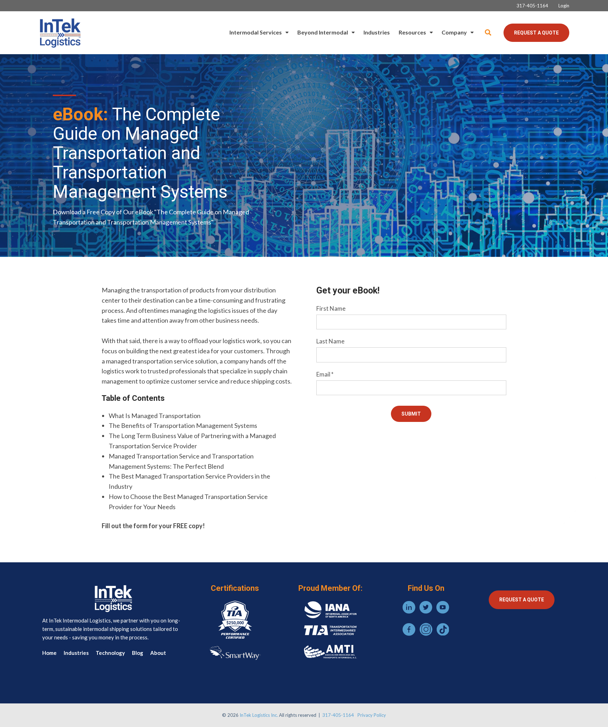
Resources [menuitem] (412, 32)
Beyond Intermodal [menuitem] (322, 32)
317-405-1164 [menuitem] (532, 6)
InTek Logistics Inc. (259, 715)
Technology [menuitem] (110, 653)
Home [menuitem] (49, 653)
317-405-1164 (338, 715)
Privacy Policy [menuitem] (371, 715)
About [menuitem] (158, 653)
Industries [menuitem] (376, 32)
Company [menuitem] (454, 32)
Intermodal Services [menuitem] (255, 32)
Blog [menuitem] (137, 653)
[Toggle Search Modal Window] (488, 32)
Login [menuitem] (563, 6)
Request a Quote (536, 33)
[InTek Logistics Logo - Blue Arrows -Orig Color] (60, 33)
